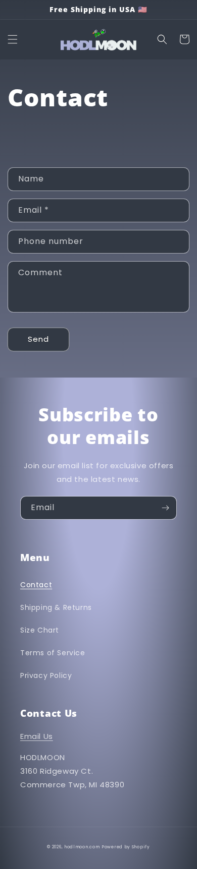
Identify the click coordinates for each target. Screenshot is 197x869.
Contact (36, 585)
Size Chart (39, 630)
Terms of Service (52, 653)
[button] (13, 39)
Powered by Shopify (126, 847)
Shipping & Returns (56, 607)
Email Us (36, 736)
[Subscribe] (165, 508)
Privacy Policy (46, 675)
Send (38, 339)
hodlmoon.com (82, 847)
